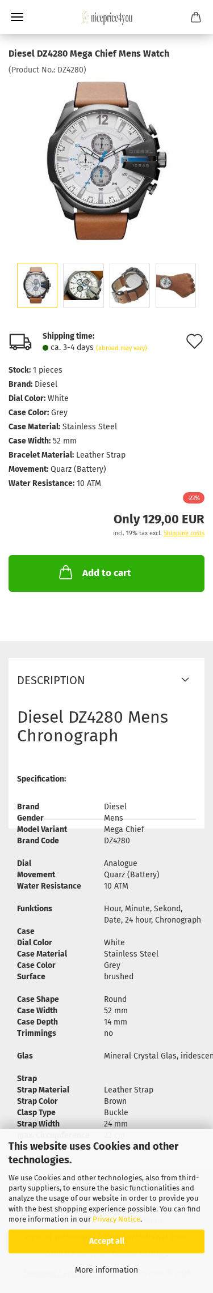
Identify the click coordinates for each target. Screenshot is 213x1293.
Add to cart (106, 573)
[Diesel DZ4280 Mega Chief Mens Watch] (107, 160)
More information (106, 1270)
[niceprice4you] (107, 17)
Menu (17, 17)
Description (51, 680)
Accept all (106, 1241)
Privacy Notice (116, 1219)
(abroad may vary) (121, 348)
